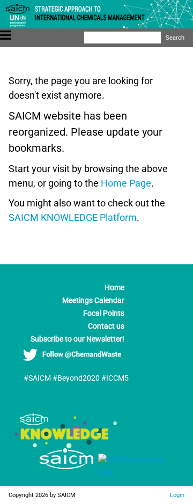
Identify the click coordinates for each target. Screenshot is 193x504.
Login (177, 495)
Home (114, 287)
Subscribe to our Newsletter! (77, 339)
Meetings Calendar (93, 300)
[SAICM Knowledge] (66, 445)
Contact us (106, 326)
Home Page (126, 183)
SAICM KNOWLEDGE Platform (73, 217)
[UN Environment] (137, 472)
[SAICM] (53, 472)
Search (175, 37)
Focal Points (103, 313)
